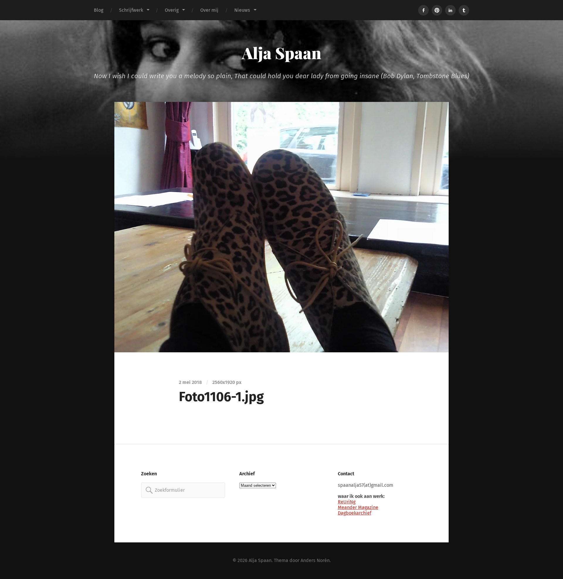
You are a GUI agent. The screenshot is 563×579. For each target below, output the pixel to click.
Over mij (209, 10)
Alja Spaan (281, 52)
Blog (98, 10)
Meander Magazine (358, 507)
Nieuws (242, 10)
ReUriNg (346, 502)
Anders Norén (315, 560)
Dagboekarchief (354, 513)
